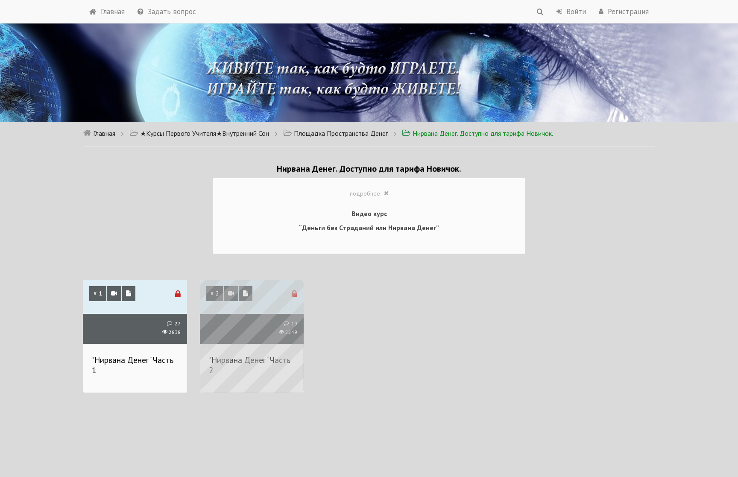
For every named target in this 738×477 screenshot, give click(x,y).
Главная (113, 11)
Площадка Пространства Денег (341, 133)
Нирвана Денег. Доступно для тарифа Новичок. (483, 133)
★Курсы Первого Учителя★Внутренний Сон (204, 133)
